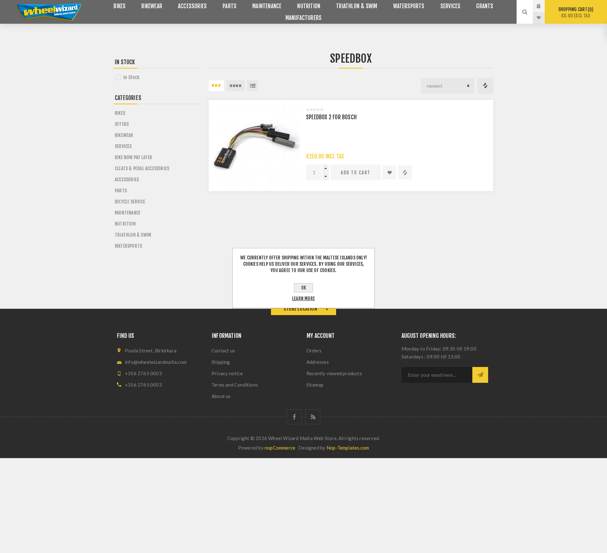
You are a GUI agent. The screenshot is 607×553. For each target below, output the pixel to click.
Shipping (221, 362)
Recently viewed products (334, 373)
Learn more (303, 298)
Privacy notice (227, 373)
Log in (543, 6)
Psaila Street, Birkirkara (150, 350)
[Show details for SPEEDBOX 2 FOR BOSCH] (254, 145)
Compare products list (485, 86)
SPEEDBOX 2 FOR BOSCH (331, 117)
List (252, 85)
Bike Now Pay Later (133, 157)
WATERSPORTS (128, 246)
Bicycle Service (130, 202)
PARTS (121, 191)
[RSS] (312, 416)
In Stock (131, 77)
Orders (314, 350)
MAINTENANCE (127, 213)
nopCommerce (280, 447)
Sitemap (314, 385)
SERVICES (123, 146)
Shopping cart (575, 12)
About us (221, 396)
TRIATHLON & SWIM (133, 235)
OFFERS (122, 124)
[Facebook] (294, 416)
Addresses (317, 362)
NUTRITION (125, 224)
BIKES (120, 113)
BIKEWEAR (124, 135)
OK (303, 287)
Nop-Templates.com (348, 447)
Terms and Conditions (235, 385)
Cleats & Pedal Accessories (142, 168)
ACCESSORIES (127, 180)
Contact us (223, 350)
